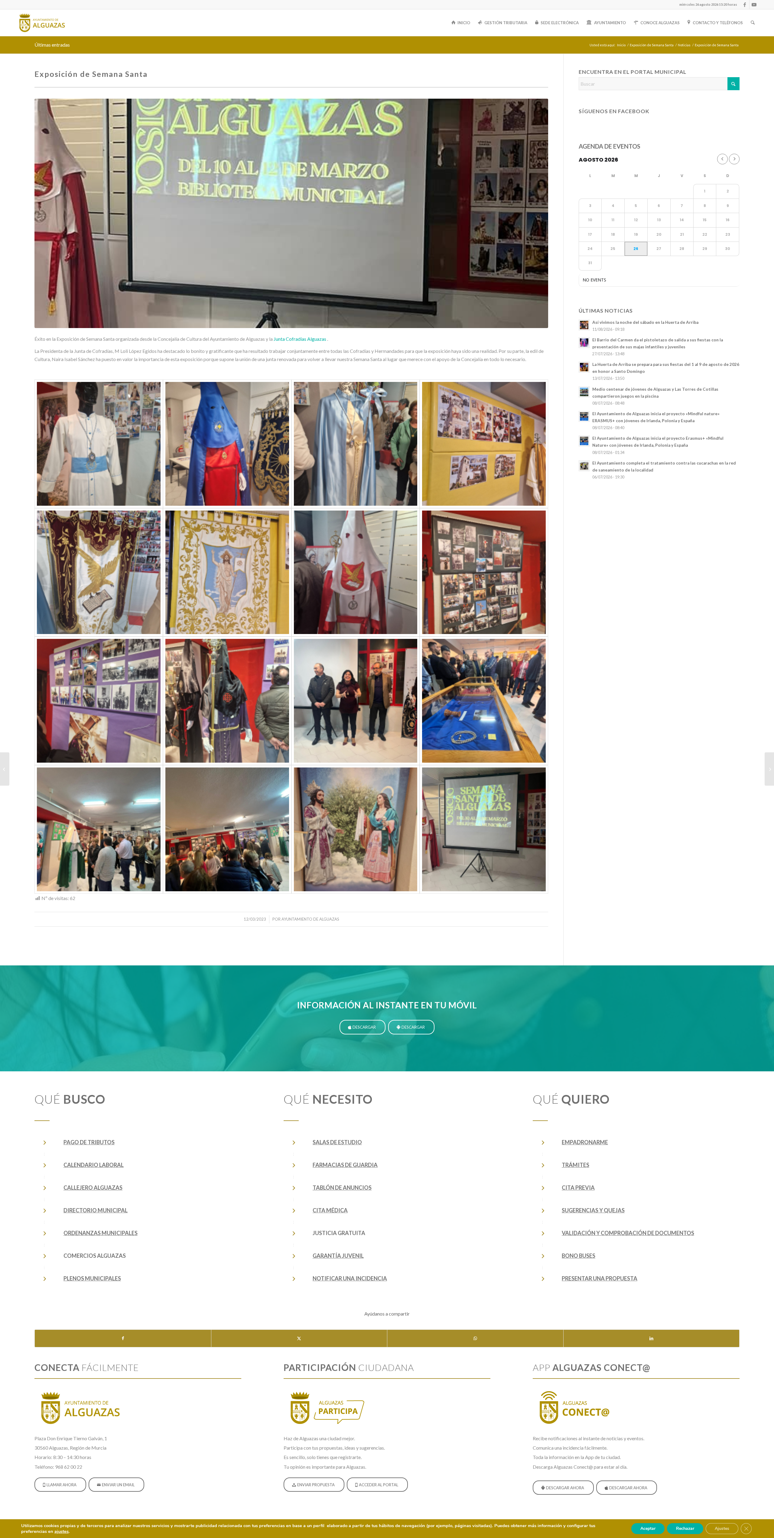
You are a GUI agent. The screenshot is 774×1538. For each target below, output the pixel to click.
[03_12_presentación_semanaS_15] (98, 572)
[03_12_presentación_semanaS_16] (355, 572)
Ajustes (722, 1528)
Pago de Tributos (89, 1142)
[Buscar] (753, 22)
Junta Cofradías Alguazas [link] (300, 339)
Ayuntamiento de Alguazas (310, 919)
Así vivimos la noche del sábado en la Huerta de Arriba (645, 322)
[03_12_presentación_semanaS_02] (355, 700)
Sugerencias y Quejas (593, 1210)
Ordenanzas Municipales (100, 1233)
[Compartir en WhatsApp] (475, 1338)
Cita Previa (578, 1187)
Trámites (575, 1165)
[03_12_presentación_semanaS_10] (98, 700)
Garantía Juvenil (338, 1255)
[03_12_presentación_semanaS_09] (484, 572)
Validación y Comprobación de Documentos (628, 1233)
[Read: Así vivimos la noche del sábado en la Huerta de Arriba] (584, 325)
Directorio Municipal (95, 1210)
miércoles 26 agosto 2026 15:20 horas (708, 4)
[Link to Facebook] (744, 4)
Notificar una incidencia (350, 1278)
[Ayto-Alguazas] (41, 22)
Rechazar (685, 1528)
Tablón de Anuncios (342, 1187)
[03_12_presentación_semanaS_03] (484, 700)
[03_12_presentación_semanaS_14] (355, 444)
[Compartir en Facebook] (123, 1338)
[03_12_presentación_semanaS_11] (227, 700)
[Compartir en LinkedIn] (652, 1338)
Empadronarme (585, 1142)
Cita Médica (330, 1210)
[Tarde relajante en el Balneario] (4, 769)
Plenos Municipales (92, 1278)
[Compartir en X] (299, 1338)
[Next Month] (734, 159)
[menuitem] (706, 4)
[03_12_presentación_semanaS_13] (98, 444)
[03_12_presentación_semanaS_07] (484, 444)
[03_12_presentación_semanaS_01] (291, 213)
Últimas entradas (52, 45)
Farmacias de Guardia (345, 1165)
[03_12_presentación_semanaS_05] (227, 829)
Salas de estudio (337, 1142)
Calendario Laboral (93, 1165)
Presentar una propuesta (599, 1278)
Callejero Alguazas (92, 1187)
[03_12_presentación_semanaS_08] (227, 572)
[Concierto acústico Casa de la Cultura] (769, 769)
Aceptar (647, 1528)
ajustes (61, 1531)
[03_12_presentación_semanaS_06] (227, 444)
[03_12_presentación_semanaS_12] (355, 829)
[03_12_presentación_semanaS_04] (98, 829)
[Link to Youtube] (754, 4)
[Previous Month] (722, 159)
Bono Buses (578, 1255)
